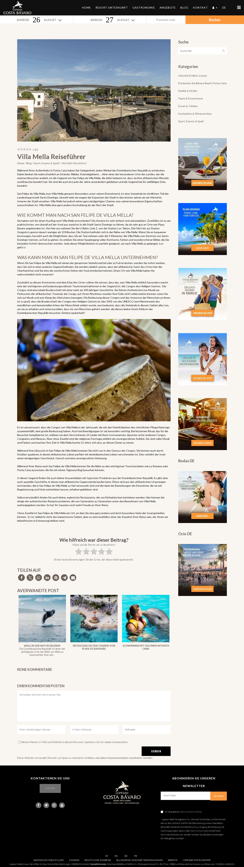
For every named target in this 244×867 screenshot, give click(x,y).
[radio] (78, 552)
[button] (21, 577)
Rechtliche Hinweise (98, 860)
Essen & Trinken (188, 106)
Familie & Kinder (187, 90)
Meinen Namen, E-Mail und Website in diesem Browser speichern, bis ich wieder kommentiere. (74, 742)
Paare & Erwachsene (190, 98)
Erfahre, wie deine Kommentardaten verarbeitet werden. (119, 757)
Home (20, 163)
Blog (29, 163)
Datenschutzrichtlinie (191, 811)
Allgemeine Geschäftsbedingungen (139, 860)
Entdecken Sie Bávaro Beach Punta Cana (202, 83)
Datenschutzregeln (199, 830)
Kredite (173, 860)
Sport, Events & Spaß (46, 163)
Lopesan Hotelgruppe (197, 860)
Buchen (214, 20)
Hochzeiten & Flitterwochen (195, 113)
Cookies (74, 860)
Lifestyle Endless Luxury (192, 75)
